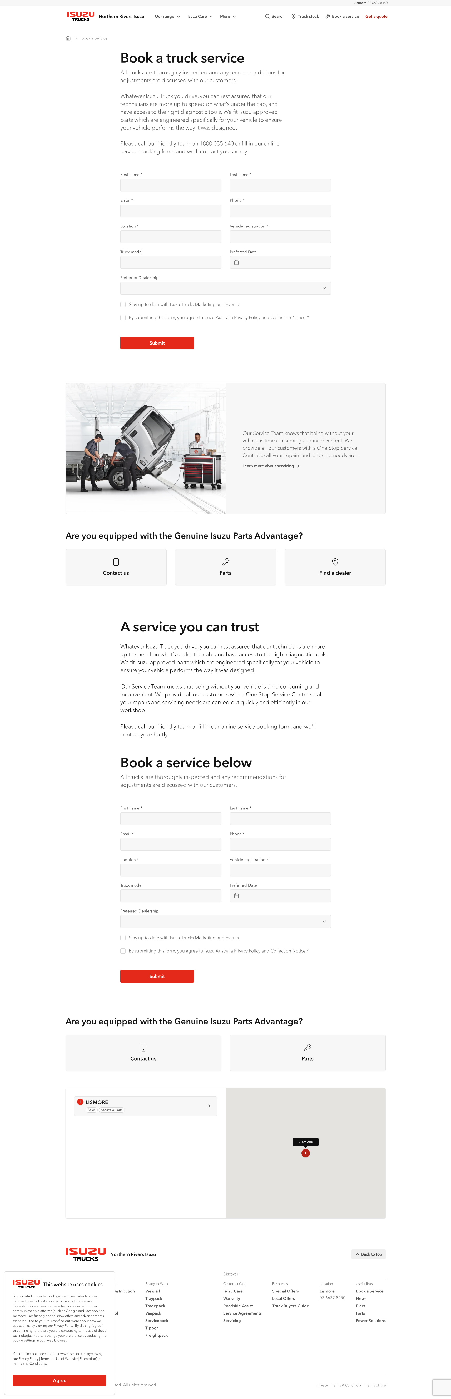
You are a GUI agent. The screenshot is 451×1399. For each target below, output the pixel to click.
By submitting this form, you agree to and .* (219, 317)
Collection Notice (288, 317)
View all (152, 1290)
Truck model (131, 251)
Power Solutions (371, 1320)
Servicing (232, 1320)
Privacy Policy (28, 1358)
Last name (240, 174)
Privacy (323, 1385)
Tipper (151, 1327)
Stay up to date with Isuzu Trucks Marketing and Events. (184, 304)
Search (278, 16)
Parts (225, 573)
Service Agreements (242, 1313)
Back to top (371, 1254)
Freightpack (156, 1335)
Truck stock (308, 16)
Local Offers (283, 1298)
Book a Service (94, 38)
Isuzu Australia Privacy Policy (232, 317)
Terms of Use (376, 1385)
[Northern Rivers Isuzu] (68, 38)
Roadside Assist (238, 1305)
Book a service (345, 16)
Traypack (153, 1298)
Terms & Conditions (347, 1385)
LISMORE (101, 1102)
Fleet (360, 1305)
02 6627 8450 (371, 3)
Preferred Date (243, 251)
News (361, 1298)
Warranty (231, 1298)
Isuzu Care (197, 16)
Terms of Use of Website (59, 1358)
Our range (164, 16)
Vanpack (153, 1313)
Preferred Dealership (139, 277)
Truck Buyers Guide (290, 1305)
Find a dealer (335, 573)
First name (131, 174)
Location (129, 225)
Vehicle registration (249, 225)
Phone (237, 200)
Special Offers (285, 1290)
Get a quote (376, 16)
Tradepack (155, 1305)
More (225, 16)
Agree (59, 1380)
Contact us (116, 573)
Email (126, 200)
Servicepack (156, 1320)
